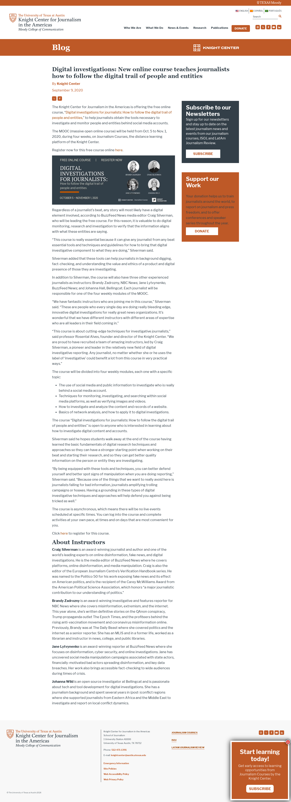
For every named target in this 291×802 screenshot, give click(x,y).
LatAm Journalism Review (188, 747)
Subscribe (203, 154)
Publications (219, 27)
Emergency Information (116, 763)
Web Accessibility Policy (116, 774)
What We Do (154, 27)
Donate (241, 28)
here (119, 150)
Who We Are (132, 27)
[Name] (280, 16)
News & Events (178, 27)
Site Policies (110, 768)
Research (199, 27)
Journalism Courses (185, 732)
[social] (257, 27)
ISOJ (174, 740)
